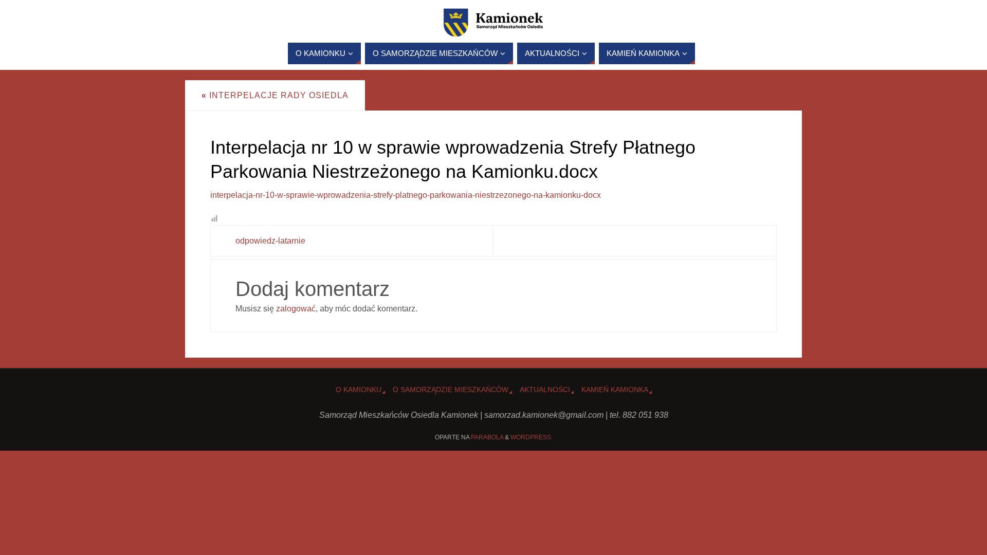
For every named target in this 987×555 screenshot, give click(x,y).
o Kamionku (358, 389)
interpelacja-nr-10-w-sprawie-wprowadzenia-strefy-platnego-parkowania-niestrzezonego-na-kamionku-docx (405, 195)
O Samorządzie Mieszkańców (450, 389)
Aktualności (545, 389)
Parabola (487, 437)
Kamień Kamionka (614, 389)
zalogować (296, 308)
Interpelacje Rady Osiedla (275, 95)
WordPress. (531, 437)
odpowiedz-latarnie (270, 240)
